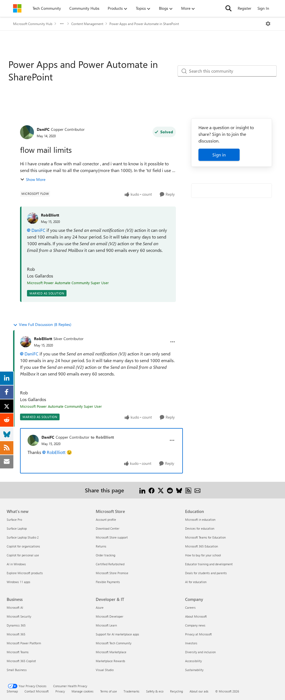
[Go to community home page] (17, 8)
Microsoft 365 (16, 634)
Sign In (263, 8)
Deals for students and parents (206, 573)
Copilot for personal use (23, 555)
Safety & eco (154, 691)
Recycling (176, 691)
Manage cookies (83, 691)
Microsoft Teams (18, 652)
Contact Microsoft (36, 691)
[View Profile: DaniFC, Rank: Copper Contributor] (27, 132)
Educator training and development (209, 564)
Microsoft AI (15, 607)
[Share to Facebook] (151, 490)
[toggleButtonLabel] (268, 24)
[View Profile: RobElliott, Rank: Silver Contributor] (25, 341)
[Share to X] (161, 490)
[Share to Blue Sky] (179, 490)
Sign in (219, 155)
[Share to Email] (197, 490)
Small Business (17, 670)
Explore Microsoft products (25, 573)
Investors (191, 643)
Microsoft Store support (112, 537)
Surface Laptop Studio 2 (23, 537)
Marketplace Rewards (110, 661)
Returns (101, 546)
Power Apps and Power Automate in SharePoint (144, 23)
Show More (35, 179)
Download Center (107, 528)
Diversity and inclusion (200, 652)
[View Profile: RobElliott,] (32, 218)
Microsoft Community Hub (32, 23)
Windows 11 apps (18, 582)
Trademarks (131, 691)
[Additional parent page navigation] (61, 24)
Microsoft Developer (109, 616)
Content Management (87, 23)
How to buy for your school (203, 555)
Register (244, 8)
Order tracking (105, 555)
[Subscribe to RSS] (188, 490)
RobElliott (50, 215)
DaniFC (43, 129)
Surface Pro (14, 519)
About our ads (199, 691)
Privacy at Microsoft (198, 634)
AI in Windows (16, 564)
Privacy (60, 691)
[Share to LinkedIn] (142, 490)
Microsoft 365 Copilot (21, 661)
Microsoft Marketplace (111, 652)
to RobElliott (102, 437)
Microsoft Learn (106, 625)
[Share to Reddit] (170, 490)
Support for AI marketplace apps (117, 634)
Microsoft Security (19, 616)
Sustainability (194, 670)
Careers (190, 607)
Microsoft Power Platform (24, 643)
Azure (100, 607)
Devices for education (199, 528)
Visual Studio (105, 670)
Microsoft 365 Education (201, 546)
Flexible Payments (108, 582)
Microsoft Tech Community (113, 643)
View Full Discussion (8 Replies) (45, 324)
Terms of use (108, 691)
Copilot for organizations (23, 546)
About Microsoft (196, 616)
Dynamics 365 (16, 625)
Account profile (106, 519)
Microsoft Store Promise (112, 573)
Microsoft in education (200, 519)
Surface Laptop (17, 528)
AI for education (196, 582)
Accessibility (193, 661)
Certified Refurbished (110, 564)
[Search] (228, 8)
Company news (195, 625)
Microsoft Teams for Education (205, 537)
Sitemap (12, 691)
